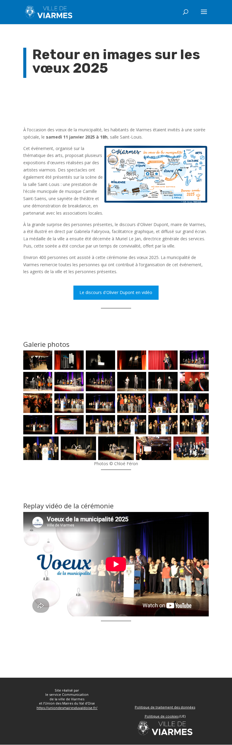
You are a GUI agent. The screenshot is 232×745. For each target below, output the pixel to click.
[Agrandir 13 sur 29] (44, 401)
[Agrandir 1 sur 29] (44, 358)
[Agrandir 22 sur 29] (138, 423)
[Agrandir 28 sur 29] (163, 444)
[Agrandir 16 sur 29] (138, 401)
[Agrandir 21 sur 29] (107, 423)
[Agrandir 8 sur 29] (76, 380)
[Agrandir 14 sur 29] (76, 401)
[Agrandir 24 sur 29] (201, 423)
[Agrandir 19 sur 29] (44, 423)
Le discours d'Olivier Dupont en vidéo (115, 292)
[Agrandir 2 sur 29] (76, 358)
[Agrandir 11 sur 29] (170, 380)
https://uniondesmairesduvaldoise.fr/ (67, 707)
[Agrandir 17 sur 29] (170, 401)
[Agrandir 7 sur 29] (44, 380)
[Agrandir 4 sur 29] (138, 358)
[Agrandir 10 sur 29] (138, 380)
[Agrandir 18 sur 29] (201, 401)
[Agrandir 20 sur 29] (76, 423)
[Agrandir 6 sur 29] (201, 358)
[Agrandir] (201, 153)
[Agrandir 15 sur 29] (107, 401)
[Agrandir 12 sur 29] (201, 380)
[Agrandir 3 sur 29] (107, 358)
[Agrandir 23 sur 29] (170, 423)
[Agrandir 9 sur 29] (107, 380)
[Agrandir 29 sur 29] (201, 444)
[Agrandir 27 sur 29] (126, 444)
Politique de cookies (162, 716)
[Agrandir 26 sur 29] (88, 444)
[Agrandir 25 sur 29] (51, 444)
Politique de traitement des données (165, 707)
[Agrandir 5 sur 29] (170, 358)
